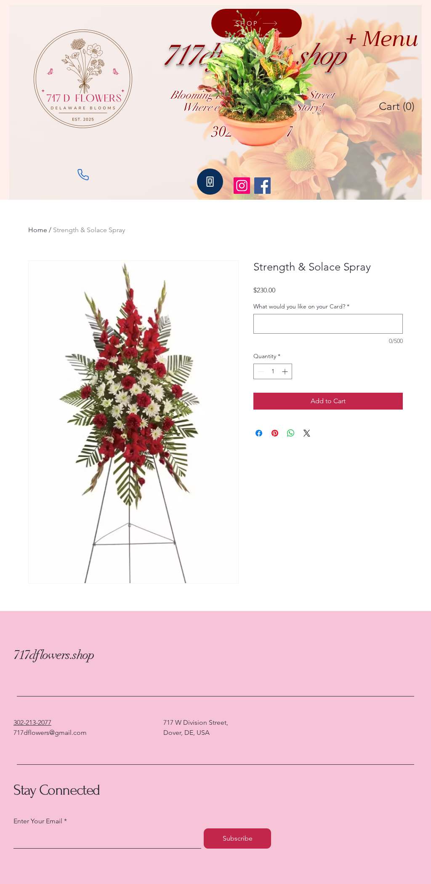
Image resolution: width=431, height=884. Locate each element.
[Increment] (285, 371)
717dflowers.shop (53, 655)
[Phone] (82, 174)
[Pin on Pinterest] (275, 433)
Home (37, 230)
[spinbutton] (272, 371)
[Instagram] (242, 185)
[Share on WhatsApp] (291, 433)
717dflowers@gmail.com (50, 733)
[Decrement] (260, 371)
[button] (398, 106)
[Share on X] (307, 433)
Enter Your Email (37, 821)
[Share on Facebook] (259, 433)
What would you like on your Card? (301, 306)
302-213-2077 (32, 722)
